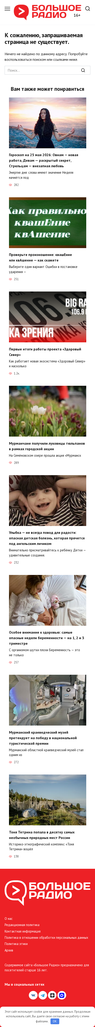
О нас (9, 918)
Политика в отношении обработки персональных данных (46, 937)
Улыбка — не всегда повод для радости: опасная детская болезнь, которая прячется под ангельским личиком (47, 538)
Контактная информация (23, 931)
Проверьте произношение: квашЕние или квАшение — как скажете (40, 257)
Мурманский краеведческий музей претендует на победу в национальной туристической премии (43, 737)
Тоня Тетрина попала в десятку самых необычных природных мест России (41, 835)
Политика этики (16, 944)
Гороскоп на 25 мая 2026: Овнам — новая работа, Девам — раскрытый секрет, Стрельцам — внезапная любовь (43, 160)
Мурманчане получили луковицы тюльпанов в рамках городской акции (47, 446)
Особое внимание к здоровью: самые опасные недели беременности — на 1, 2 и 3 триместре (46, 638)
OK (55, 1021)
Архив (9, 950)
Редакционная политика (22, 925)
